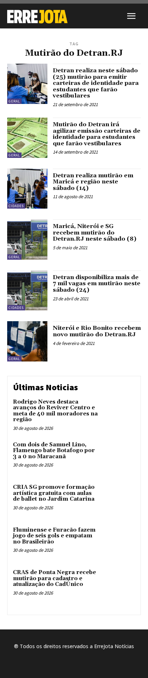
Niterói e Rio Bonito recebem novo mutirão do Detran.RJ (97, 331)
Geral (14, 101)
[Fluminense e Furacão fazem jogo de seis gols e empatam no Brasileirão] (119, 542)
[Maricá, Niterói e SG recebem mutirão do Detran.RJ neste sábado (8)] (27, 239)
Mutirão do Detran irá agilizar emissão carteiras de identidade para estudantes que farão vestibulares (96, 134)
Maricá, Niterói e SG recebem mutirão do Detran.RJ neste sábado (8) (95, 232)
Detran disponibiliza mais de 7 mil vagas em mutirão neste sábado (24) (96, 284)
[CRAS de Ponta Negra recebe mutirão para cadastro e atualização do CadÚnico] (119, 584)
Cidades (16, 206)
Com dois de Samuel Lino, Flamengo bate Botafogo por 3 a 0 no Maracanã (54, 450)
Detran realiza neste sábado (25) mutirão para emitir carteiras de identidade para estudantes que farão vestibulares (96, 83)
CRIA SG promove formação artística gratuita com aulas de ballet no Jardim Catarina (53, 493)
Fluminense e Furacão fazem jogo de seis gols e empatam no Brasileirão (54, 536)
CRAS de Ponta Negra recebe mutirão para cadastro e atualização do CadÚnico (54, 578)
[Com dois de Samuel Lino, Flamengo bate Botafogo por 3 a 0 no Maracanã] (119, 456)
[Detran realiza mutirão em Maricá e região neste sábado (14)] (27, 189)
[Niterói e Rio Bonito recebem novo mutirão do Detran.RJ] (27, 341)
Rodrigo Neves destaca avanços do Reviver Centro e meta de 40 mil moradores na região (55, 411)
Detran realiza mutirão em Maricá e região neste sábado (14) (93, 182)
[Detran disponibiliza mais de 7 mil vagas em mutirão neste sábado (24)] (27, 290)
